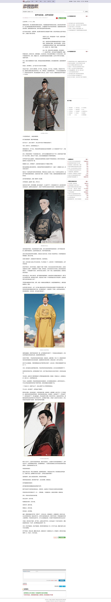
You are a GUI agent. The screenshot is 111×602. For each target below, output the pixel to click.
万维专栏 (71, 113)
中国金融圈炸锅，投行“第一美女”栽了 (76, 70)
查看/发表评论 (44, 17)
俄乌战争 (71, 107)
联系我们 (53, 599)
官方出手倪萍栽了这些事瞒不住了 (75, 75)
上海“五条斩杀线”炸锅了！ (74, 71)
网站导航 (60, 599)
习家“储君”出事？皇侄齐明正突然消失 (76, 23)
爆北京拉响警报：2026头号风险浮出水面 (77, 63)
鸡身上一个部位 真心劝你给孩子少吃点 (76, 66)
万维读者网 (25, 11)
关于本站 (46, 599)
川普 (70, 114)
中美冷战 (71, 111)
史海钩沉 (29, 11)
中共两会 (84, 107)
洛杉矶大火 (85, 111)
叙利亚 (84, 113)
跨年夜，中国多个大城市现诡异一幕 (76, 28)
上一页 (60, 586)
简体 (70, 1)
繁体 (71, 1)
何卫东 (77, 113)
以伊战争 (77, 111)
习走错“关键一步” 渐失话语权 (75, 26)
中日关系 (71, 109)
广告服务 (50, 599)
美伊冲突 (77, 109)
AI (76, 114)
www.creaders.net (25, 17)
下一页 (64, 586)
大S (83, 109)
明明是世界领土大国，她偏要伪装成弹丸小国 (78, 61)
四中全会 (77, 107)
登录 (85, 1)
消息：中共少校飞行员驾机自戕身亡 (76, 68)
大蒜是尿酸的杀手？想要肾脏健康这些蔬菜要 (78, 30)
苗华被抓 (84, 114)
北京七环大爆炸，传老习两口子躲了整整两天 (78, 25)
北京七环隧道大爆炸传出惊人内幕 (75, 64)
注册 (87, 1)
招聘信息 (57, 599)
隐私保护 (64, 599)
